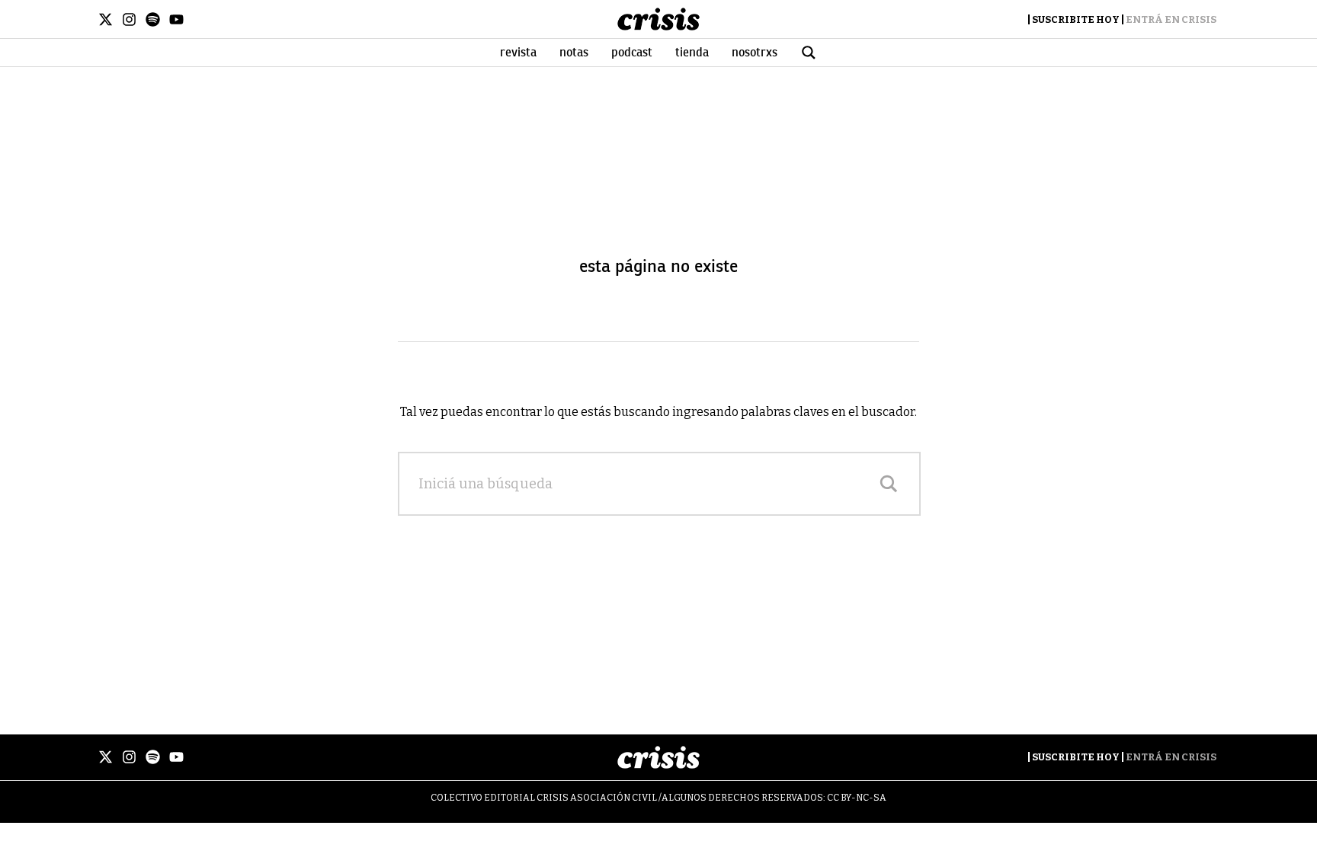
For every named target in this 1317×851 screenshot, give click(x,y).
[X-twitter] (105, 19)
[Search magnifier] (888, 483)
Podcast (631, 52)
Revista (518, 52)
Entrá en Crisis (1171, 19)
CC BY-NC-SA (856, 797)
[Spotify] (153, 19)
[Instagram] (129, 19)
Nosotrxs (754, 52)
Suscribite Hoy (1076, 19)
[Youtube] (176, 19)
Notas (573, 52)
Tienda (692, 52)
